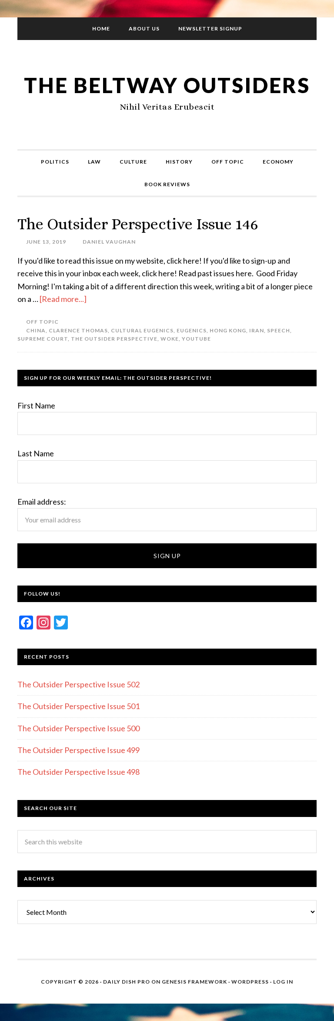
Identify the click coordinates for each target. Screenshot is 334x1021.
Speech (278, 330)
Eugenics (192, 330)
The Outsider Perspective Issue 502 (78, 684)
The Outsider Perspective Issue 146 (137, 224)
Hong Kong (228, 330)
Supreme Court (42, 338)
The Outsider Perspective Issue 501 (78, 706)
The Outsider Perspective (114, 338)
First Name (36, 405)
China (36, 330)
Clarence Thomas (78, 330)
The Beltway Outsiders (167, 85)
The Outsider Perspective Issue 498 (78, 772)
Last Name (35, 453)
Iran (256, 330)
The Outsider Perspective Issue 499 (78, 750)
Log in (283, 981)
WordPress (250, 981)
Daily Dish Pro (126, 981)
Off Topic (42, 321)
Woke (169, 338)
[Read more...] (63, 299)
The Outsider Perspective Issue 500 (78, 728)
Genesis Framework (194, 981)
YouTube (196, 338)
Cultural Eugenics (142, 330)
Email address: (41, 501)
